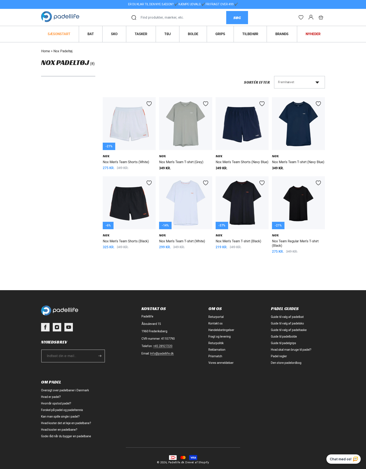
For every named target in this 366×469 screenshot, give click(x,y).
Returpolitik (216, 343)
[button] (321, 17)
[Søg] (134, 17)
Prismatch (215, 356)
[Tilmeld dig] (99, 355)
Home (45, 51)
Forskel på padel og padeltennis (62, 410)
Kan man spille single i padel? (60, 416)
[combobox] (183, 17)
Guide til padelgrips (283, 343)
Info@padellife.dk (162, 353)
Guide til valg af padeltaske (289, 330)
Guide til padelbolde (284, 336)
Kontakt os (215, 323)
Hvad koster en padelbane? (59, 429)
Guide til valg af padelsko (287, 323)
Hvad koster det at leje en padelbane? (66, 423)
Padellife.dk (176, 462)
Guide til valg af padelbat (287, 317)
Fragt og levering (219, 336)
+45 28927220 (162, 346)
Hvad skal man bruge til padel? (291, 349)
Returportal (216, 317)
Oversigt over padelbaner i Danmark (65, 390)
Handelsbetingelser (221, 330)
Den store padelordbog (286, 362)
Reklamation (216, 349)
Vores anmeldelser (221, 362)
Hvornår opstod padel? (56, 403)
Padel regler (279, 356)
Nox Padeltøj (62, 51)
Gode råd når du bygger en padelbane (66, 436)
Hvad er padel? (51, 397)
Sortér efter (257, 82)
